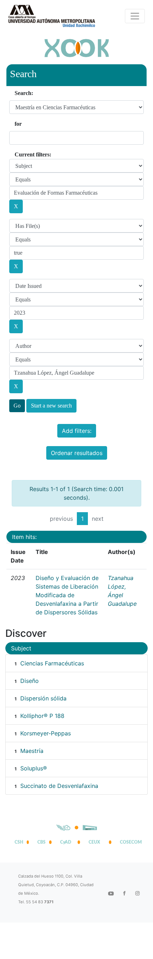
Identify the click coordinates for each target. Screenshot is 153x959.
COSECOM (129, 842)
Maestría (31, 750)
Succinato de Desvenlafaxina (59, 785)
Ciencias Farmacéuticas (52, 663)
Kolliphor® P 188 (42, 715)
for (18, 124)
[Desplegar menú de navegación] (135, 16)
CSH (19, 842)
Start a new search (51, 406)
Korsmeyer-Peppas (45, 733)
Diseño (29, 680)
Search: (24, 93)
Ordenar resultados (76, 452)
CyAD (65, 842)
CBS (41, 842)
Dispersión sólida (43, 698)
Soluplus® (33, 768)
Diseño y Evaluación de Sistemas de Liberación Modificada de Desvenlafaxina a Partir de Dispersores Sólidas (67, 595)
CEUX (94, 842)
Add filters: (76, 430)
